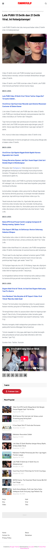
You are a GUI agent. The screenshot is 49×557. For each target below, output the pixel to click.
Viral (26, 502)
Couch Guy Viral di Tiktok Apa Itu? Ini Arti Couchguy (29, 471)
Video (4, 504)
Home (4, 533)
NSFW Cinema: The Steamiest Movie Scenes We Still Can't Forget (29, 481)
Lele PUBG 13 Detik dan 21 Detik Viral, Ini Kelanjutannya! (26, 463)
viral (10, 11)
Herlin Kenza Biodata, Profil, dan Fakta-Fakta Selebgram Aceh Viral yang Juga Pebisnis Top (27, 490)
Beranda (4, 11)
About (27, 533)
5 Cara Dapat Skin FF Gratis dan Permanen (26, 425)
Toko (26, 504)
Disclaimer (28, 535)
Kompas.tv (17, 168)
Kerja (4, 499)
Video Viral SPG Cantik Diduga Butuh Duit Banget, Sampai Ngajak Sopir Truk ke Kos (29, 408)
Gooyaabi (31, 546)
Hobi (26, 499)
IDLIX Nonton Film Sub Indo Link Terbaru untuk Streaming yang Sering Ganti (28, 417)
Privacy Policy (6, 538)
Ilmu (3, 502)
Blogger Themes (14, 546)
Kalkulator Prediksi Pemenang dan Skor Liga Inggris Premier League (29, 454)
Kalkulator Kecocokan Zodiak (22, 434)
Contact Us (5, 535)
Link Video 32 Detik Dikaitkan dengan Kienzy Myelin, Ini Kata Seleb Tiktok (29, 445)
